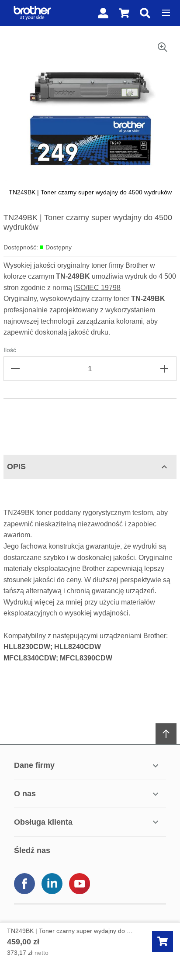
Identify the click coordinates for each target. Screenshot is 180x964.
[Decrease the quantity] (15, 368)
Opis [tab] (16, 466)
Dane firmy (34, 765)
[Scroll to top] (166, 733)
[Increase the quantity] (164, 368)
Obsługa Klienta (43, 822)
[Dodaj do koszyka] (162, 941)
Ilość (9, 349)
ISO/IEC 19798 (97, 287)
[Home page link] (30, 13)
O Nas (25, 793)
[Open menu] (166, 12)
